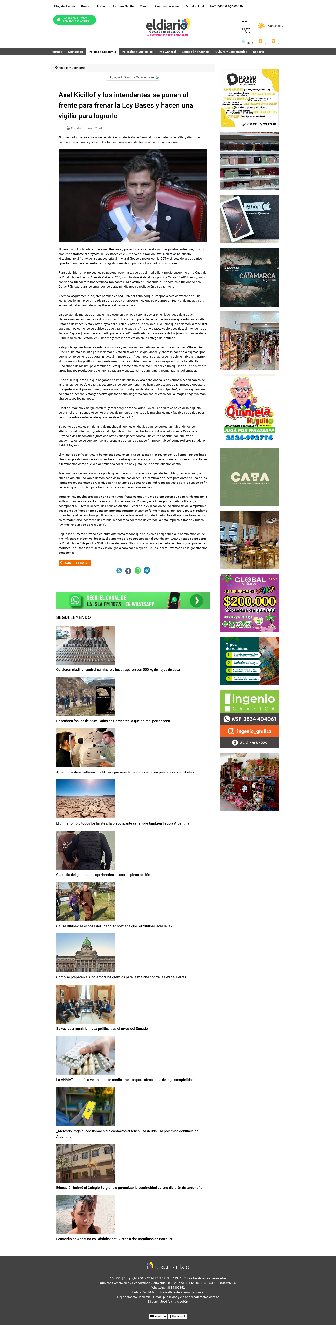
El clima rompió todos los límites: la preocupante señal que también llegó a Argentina (122, 823)
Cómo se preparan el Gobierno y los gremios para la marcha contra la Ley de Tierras (121, 977)
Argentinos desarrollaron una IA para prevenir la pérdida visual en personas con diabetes (125, 772)
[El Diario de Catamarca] (168, 27)
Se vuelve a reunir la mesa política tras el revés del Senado (102, 1028)
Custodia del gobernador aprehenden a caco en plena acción (103, 875)
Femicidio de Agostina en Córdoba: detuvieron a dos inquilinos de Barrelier (114, 1239)
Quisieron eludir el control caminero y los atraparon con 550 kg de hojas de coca (118, 669)
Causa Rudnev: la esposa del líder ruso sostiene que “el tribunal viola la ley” (115, 926)
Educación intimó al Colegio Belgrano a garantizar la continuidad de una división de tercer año (129, 1188)
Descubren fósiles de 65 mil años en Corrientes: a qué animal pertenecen (113, 721)
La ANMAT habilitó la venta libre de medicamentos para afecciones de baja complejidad (125, 1080)
